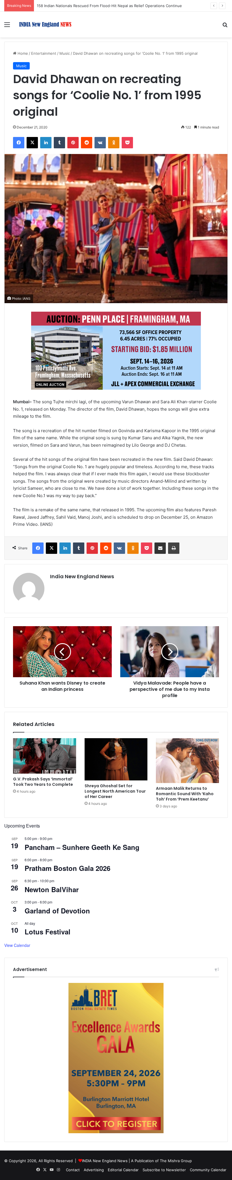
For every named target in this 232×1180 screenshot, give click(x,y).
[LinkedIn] (45, 142)
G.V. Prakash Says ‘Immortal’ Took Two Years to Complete (43, 781)
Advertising (94, 1170)
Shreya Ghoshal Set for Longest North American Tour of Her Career (115, 791)
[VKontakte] (100, 142)
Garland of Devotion (57, 910)
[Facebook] (18, 142)
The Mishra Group (176, 1160)
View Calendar (17, 945)
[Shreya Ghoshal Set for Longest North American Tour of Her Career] (116, 759)
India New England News (82, 576)
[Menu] (7, 26)
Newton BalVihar (52, 889)
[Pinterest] (73, 142)
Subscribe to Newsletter (164, 1170)
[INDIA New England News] (45, 24)
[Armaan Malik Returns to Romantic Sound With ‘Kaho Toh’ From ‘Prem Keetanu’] (187, 760)
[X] (32, 142)
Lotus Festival (47, 931)
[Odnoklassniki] (113, 142)
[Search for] (225, 26)
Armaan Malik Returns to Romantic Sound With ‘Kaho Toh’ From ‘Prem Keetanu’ (185, 794)
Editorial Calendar (123, 1170)
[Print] (173, 548)
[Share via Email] (160, 548)
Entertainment (43, 53)
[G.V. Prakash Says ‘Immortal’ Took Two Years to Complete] (44, 756)
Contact (73, 1170)
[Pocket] (127, 142)
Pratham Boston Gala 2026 (67, 868)
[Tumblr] (59, 142)
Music (64, 53)
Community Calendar (208, 1170)
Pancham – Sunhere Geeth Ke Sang (82, 847)
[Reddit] (86, 142)
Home (22, 53)
